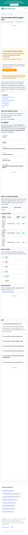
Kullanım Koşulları (5, 527)
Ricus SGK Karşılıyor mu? (8, 511)
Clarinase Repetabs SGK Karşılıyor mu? (11, 493)
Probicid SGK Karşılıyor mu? (9, 505)
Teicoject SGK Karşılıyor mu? (9, 502)
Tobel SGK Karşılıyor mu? (8, 490)
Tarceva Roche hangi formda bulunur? (13, 346)
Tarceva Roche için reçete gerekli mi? (13, 362)
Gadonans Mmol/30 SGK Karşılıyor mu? (11, 496)
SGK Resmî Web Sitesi (8, 292)
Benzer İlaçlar (5, 103)
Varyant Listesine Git (9, 70)
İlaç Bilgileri (5, 98)
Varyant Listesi (5, 102)
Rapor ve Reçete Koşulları (8, 100)
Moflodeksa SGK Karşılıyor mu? (10, 499)
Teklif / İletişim (14, 4)
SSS (3, 106)
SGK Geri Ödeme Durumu (8, 97)
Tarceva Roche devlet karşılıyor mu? (13, 336)
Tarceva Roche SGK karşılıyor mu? (12, 323)
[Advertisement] (14, 36)
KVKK (12, 527)
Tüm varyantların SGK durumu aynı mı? (13, 351)
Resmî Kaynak (5, 105)
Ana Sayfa (3, 14)
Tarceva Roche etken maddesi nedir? (13, 341)
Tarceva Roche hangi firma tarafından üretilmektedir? (13, 356)
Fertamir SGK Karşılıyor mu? (9, 508)
